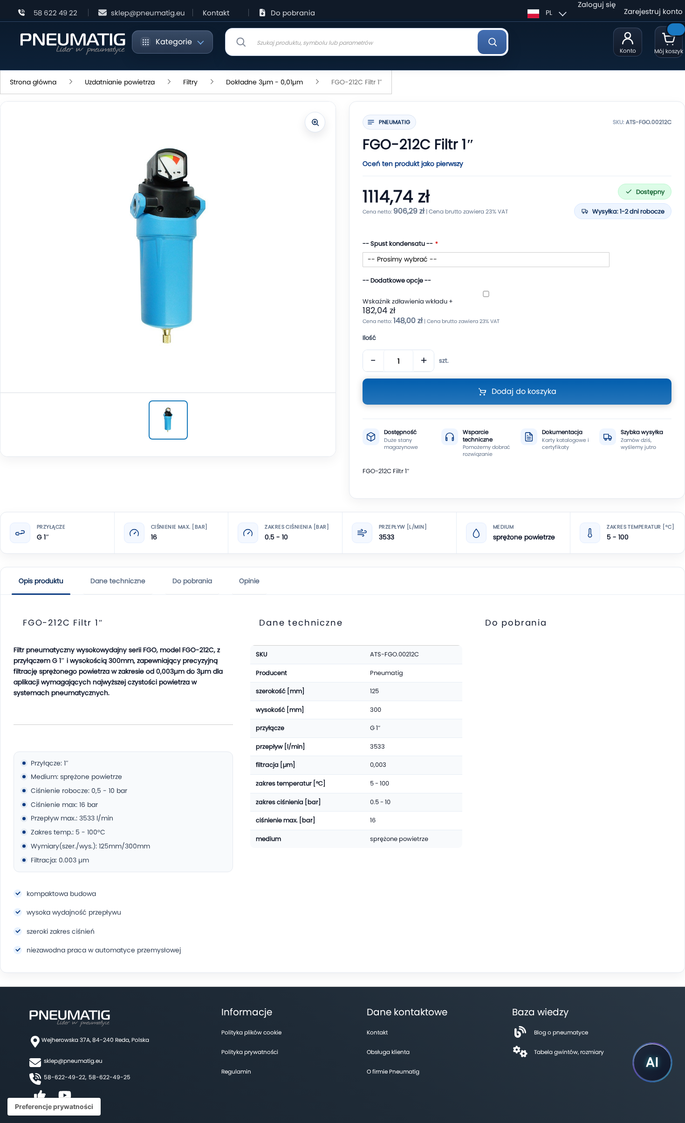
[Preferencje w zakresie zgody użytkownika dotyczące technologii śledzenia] (54, 1107)
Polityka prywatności (249, 1052)
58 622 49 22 (55, 13)
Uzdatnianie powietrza (120, 82)
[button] (545, 12)
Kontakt (216, 13)
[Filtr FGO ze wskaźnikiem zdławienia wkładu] (168, 420)
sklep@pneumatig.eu (148, 13)
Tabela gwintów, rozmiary (569, 1052)
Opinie (249, 581)
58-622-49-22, (65, 1077)
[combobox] (366, 42)
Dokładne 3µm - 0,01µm (265, 82)
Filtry (190, 82)
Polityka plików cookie (251, 1032)
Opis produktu (41, 581)
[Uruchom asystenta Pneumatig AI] (652, 1062)
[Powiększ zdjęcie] (315, 122)
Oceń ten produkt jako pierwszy (413, 163)
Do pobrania (293, 13)
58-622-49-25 (109, 1077)
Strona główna (33, 82)
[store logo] (72, 42)
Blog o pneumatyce (561, 1032)
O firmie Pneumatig (393, 1071)
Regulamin (236, 1071)
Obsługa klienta (388, 1052)
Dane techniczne (117, 581)
